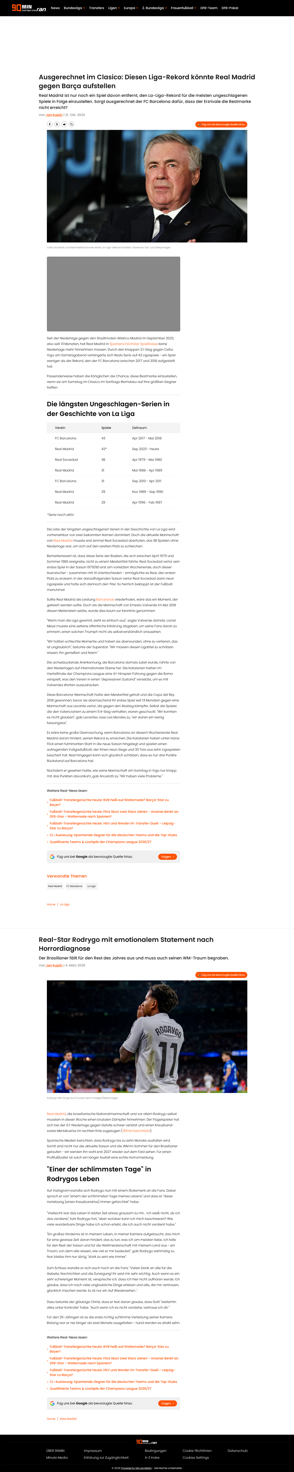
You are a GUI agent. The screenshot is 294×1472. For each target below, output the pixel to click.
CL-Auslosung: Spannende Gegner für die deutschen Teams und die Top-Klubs (113, 835)
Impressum (93, 1450)
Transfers (96, 8)
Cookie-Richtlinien (197, 1450)
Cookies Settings (196, 1457)
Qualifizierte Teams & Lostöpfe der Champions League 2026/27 (100, 842)
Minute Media (57, 1457)
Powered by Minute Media (136, 1468)
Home (51, 904)
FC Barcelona (74, 886)
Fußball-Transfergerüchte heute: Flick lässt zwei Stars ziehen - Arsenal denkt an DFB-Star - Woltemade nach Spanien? (114, 814)
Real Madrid (63, 540)
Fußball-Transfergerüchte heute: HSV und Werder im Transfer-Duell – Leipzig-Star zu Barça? (112, 826)
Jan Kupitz (54, 115)
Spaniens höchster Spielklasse (134, 344)
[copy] (71, 124)
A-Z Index (152, 1457)
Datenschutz (238, 1450)
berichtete (136, 1130)
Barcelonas (105, 599)
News (55, 8)
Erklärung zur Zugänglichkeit (106, 1457)
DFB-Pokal (230, 8)
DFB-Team (209, 8)
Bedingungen (155, 1450)
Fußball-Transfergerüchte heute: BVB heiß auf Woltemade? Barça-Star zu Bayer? (109, 802)
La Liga (91, 886)
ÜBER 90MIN (55, 1450)
